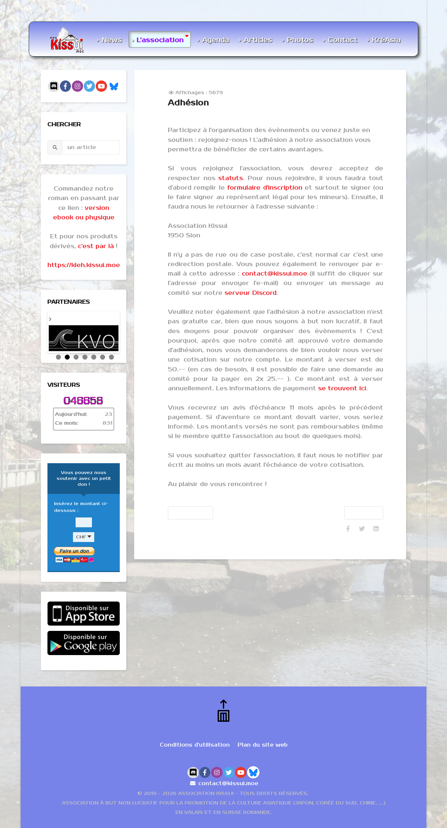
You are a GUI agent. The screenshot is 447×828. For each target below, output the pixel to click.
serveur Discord (250, 292)
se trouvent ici (342, 388)
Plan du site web (263, 762)
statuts (230, 178)
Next (127, 339)
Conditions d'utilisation (195, 762)
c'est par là (96, 246)
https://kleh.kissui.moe (83, 265)
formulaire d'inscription (264, 187)
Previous (40, 339)
